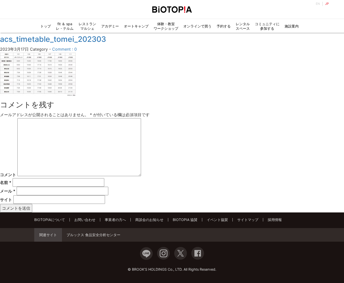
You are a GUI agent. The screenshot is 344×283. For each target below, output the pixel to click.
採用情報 (275, 219)
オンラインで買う (197, 26)
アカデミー (110, 26)
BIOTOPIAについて (49, 219)
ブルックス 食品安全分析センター (93, 235)
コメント (8, 174)
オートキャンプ (136, 26)
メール (7, 191)
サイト (6, 199)
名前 (5, 182)
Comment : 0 (64, 49)
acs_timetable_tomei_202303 (53, 39)
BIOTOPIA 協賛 (185, 219)
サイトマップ (247, 219)
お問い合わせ (84, 219)
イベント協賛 (217, 219)
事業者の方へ (115, 219)
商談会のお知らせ (149, 219)
